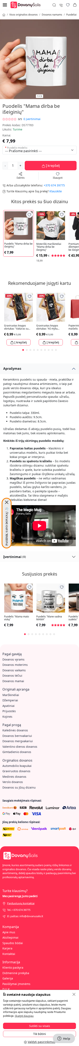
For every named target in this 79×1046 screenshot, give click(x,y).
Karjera (7, 948)
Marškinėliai (10, 695)
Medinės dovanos (14, 777)
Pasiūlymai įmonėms (16, 984)
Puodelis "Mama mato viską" (16, 618)
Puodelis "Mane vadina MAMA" (49, 618)
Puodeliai (71, 14)
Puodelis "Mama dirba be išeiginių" (18, 245)
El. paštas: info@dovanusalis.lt (25, 916)
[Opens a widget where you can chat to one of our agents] (64, 1039)
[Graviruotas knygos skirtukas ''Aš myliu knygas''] (50, 307)
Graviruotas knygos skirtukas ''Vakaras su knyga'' (16, 327)
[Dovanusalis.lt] (27, 5)
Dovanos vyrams (13, 659)
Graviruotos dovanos (16, 771)
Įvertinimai (14, 557)
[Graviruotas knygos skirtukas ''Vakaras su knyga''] (18, 307)
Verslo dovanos (12, 782)
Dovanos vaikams (14, 670)
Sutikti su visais (39, 1026)
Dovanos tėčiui (12, 675)
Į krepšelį (52, 165)
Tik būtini (39, 1034)
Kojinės (7, 716)
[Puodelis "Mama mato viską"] (18, 598)
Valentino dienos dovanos (19, 747)
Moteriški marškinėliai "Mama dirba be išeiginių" (48, 247)
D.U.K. (6, 989)
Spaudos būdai (12, 943)
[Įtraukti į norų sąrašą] (29, 214)
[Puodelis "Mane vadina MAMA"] (50, 598)
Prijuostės (9, 711)
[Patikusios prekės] (68, 5)
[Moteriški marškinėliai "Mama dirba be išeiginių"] (50, 225)
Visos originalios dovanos (23, 14)
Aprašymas (12, 368)
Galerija (7, 978)
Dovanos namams (52, 14)
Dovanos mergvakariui (17, 741)
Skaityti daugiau (24, 1016)
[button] (75, 5)
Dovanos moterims (15, 665)
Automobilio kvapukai (17, 766)
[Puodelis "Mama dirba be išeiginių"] (18, 225)
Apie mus (8, 932)
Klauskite (55, 191)
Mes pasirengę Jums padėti (20, 896)
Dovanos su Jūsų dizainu (19, 787)
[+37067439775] (61, 5)
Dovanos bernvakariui (17, 736)
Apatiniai (8, 706)
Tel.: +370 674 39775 (18, 910)
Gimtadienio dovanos (16, 752)
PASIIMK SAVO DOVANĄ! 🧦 (6, 526)
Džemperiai (10, 700)
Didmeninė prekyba (15, 973)
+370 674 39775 (54, 185)
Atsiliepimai (10, 937)
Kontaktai (8, 954)
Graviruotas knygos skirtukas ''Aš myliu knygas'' (47, 327)
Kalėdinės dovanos (15, 730)
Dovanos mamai (13, 681)
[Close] (6, 502)
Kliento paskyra (12, 967)
